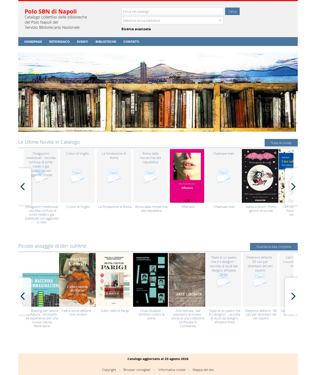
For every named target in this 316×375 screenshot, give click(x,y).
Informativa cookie (172, 369)
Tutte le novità (281, 143)
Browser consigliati (136, 369)
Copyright (109, 369)
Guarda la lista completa (273, 246)
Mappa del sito (203, 369)
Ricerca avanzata (136, 29)
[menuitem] (33, 41)
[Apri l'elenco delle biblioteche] (220, 20)
